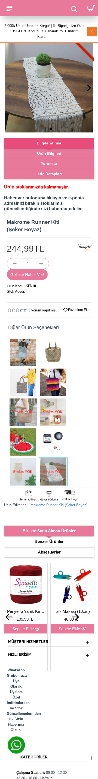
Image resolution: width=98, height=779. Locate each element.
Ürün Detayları (58, 628)
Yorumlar (49, 163)
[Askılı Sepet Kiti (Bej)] (53, 352)
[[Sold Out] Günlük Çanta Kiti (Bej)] (23, 412)
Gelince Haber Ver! (27, 274)
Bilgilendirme (49, 143)
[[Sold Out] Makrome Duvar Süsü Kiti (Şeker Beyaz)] (23, 471)
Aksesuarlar (49, 552)
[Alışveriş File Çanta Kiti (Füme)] (23, 352)
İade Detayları (49, 174)
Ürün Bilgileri (49, 153)
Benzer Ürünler (49, 541)
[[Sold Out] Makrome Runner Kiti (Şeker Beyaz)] (53, 471)
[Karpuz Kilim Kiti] (23, 442)
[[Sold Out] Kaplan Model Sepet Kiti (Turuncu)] (53, 412)
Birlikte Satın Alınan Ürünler (49, 530)
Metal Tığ (57, 611)
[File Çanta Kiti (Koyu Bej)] (23, 382)
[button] (9, 87)
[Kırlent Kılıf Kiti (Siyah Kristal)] (53, 442)
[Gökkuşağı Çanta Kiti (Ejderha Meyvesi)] (53, 382)
